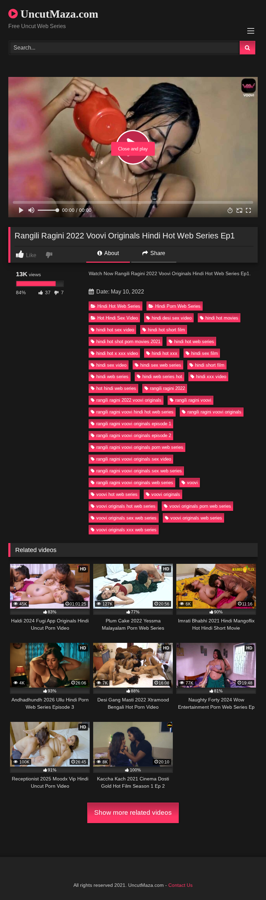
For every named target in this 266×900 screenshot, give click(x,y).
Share (157, 253)
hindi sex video (111, 365)
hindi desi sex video (172, 318)
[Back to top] (244, 879)
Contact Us (180, 885)
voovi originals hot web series (126, 506)
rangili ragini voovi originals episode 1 (133, 423)
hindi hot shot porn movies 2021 (128, 341)
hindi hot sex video (115, 329)
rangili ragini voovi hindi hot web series (135, 411)
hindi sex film (204, 353)
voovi (192, 482)
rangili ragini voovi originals (214, 411)
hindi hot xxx (164, 353)
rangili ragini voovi (193, 400)
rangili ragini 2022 (167, 388)
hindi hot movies (221, 318)
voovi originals (165, 494)
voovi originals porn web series (200, 506)
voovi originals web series (196, 518)
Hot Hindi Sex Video (117, 318)
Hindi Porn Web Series (178, 306)
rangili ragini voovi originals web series (134, 482)
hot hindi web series (116, 388)
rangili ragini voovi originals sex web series (139, 470)
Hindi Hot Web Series (118, 306)
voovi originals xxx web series (126, 529)
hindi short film (209, 365)
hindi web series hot (162, 376)
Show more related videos (133, 812)
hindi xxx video (211, 376)
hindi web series (112, 376)
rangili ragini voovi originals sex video (133, 459)
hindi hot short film (166, 329)
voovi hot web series (117, 494)
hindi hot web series (194, 341)
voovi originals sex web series (126, 518)
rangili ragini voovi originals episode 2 (133, 435)
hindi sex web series (160, 365)
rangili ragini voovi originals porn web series (139, 447)
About (111, 253)
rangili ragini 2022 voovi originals (128, 400)
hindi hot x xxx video (117, 353)
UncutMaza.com (58, 14)
